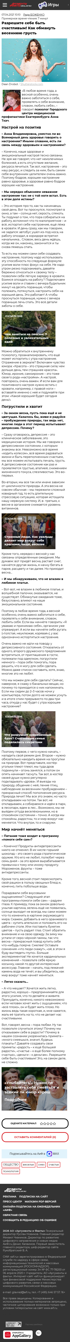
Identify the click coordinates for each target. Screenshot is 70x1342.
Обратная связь (15, 1215)
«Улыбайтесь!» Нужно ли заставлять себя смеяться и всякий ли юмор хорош (31, 1087)
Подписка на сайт (33, 1196)
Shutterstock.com (31, 84)
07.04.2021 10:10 (11, 14)
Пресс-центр (12, 1201)
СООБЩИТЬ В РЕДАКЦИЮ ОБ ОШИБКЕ (30, 1220)
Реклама (9, 1196)
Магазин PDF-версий (40, 1201)
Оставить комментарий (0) (35, 1137)
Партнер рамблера (33, 1324)
